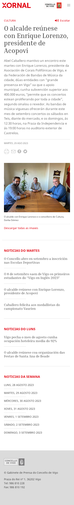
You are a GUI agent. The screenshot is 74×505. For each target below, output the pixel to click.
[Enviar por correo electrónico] (13, 152)
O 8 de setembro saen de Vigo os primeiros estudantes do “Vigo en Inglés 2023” (37, 276)
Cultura (10, 20)
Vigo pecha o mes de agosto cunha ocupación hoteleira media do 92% (30, 339)
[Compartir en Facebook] (19, 151)
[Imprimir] (6, 152)
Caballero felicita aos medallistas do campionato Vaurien (32, 307)
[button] (68, 5)
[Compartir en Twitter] (25, 151)
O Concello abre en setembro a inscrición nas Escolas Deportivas (35, 260)
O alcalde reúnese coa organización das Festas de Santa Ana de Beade (34, 354)
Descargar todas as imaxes (21, 228)
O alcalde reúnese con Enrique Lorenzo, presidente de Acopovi (34, 291)
